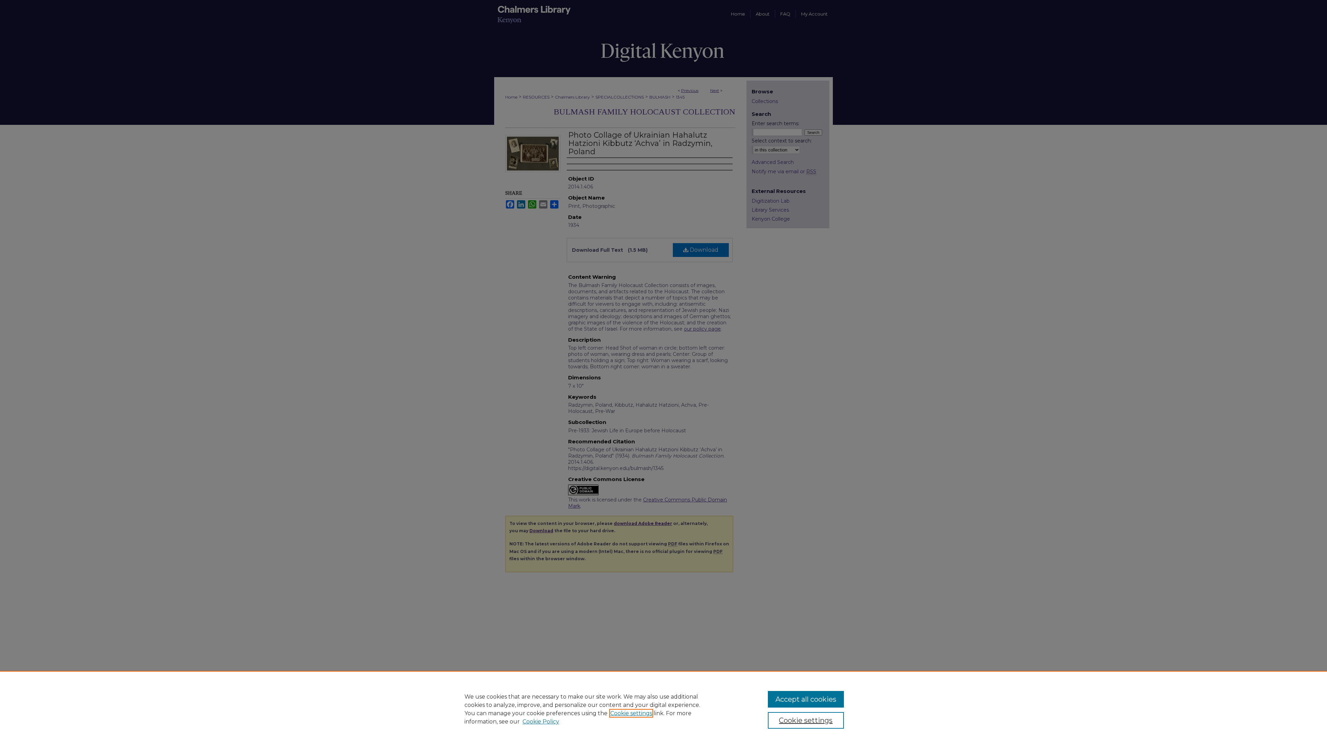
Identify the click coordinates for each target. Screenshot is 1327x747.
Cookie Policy (541, 721)
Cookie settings (631, 713)
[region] (663, 709)
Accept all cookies (805, 699)
